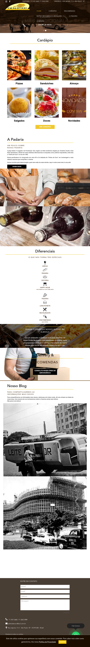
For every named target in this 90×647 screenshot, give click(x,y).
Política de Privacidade (47, 642)
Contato (40, 21)
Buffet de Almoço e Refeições (49, 16)
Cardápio (53, 11)
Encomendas (69, 11)
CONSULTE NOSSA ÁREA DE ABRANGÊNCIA (45, 372)
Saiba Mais (16, 166)
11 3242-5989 (44, 1)
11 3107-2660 (35, 1)
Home (39, 11)
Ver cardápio (45, 127)
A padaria (73, 16)
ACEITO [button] (62, 642)
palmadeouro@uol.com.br (17, 623)
